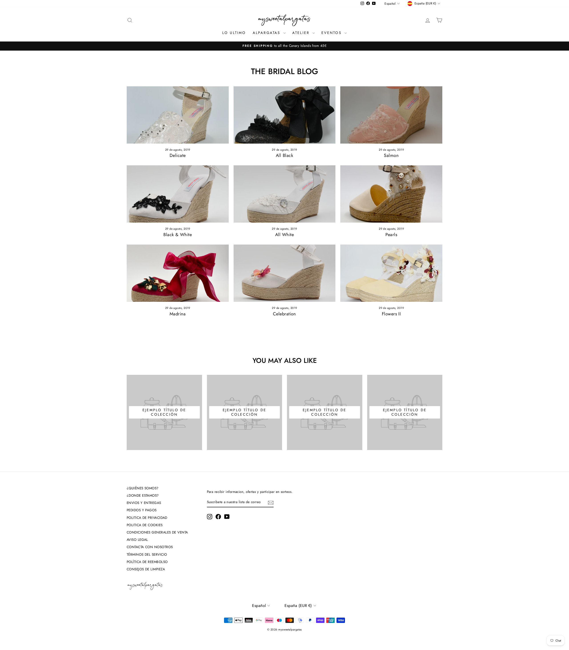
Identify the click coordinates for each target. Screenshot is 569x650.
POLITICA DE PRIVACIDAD (147, 517)
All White (284, 234)
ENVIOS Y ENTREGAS (144, 502)
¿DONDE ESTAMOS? (143, 495)
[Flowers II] (391, 273)
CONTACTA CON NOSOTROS (150, 547)
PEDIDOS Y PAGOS (142, 510)
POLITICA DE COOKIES (145, 525)
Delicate (178, 155)
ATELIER (301, 32)
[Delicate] (178, 115)
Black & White (177, 234)
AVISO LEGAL (137, 539)
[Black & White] (178, 194)
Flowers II (391, 314)
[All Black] (285, 115)
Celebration (284, 314)
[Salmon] (391, 115)
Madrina (178, 314)
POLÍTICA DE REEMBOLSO (147, 561)
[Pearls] (391, 194)
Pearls (391, 234)
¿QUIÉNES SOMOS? (143, 488)
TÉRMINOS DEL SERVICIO (147, 554)
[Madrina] (178, 273)
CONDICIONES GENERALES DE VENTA (157, 532)
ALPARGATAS (267, 32)
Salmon (391, 155)
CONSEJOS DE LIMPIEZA (146, 569)
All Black (284, 155)
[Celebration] (285, 273)
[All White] (285, 194)
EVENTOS (332, 32)
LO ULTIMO (234, 32)
